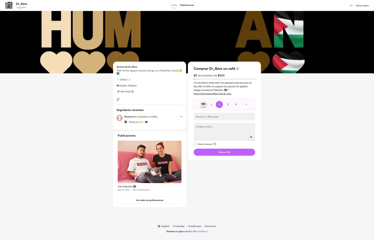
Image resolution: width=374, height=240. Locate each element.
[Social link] (118, 99)
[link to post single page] (150, 166)
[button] (174, 5)
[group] (150, 166)
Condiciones (194, 226)
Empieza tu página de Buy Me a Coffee (186, 231)
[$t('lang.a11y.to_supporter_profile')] (125, 122)
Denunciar (210, 226)
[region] (224, 111)
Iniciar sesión (362, 5)
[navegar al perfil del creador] (9, 5)
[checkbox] (203, 144)
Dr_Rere (21, 4)
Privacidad (178, 226)
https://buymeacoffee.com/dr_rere (212, 93)
